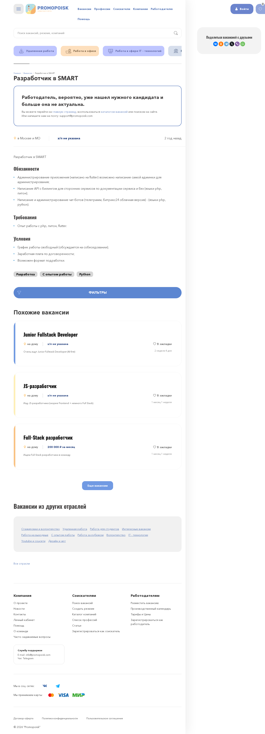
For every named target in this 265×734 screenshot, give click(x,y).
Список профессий (84, 620)
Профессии (102, 9)
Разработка (25, 274)
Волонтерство (116, 535)
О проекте (21, 603)
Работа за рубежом (91, 535)
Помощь (84, 19)
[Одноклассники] (221, 44)
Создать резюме (83, 608)
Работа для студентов (104, 529)
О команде (21, 631)
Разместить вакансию (145, 603)
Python (84, 274)
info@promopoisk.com (38, 654)
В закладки (164, 344)
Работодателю (162, 9)
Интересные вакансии (136, 529)
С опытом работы (57, 274)
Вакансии (84, 9)
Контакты (20, 614)
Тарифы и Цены (141, 614)
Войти (244, 9)
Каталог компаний (84, 614)
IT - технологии (138, 535)
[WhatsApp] (242, 44)
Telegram (28, 658)
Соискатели (121, 9)
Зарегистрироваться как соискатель (96, 631)
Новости (19, 608)
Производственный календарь (151, 608)
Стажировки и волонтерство (40, 529)
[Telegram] (226, 44)
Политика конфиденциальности (60, 718)
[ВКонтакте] (215, 44)
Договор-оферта (23, 718)
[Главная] (47, 9)
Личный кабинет (24, 620)
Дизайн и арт (57, 541)
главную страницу (64, 111)
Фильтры (98, 292)
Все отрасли (22, 563)
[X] (231, 44)
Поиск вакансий (82, 603)
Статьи (76, 625)
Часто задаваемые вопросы (32, 637)
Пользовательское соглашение (104, 718)
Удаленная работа (75, 529)
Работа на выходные (34, 535)
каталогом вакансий (114, 111)
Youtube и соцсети (33, 541)
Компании (140, 9)
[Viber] (237, 44)
